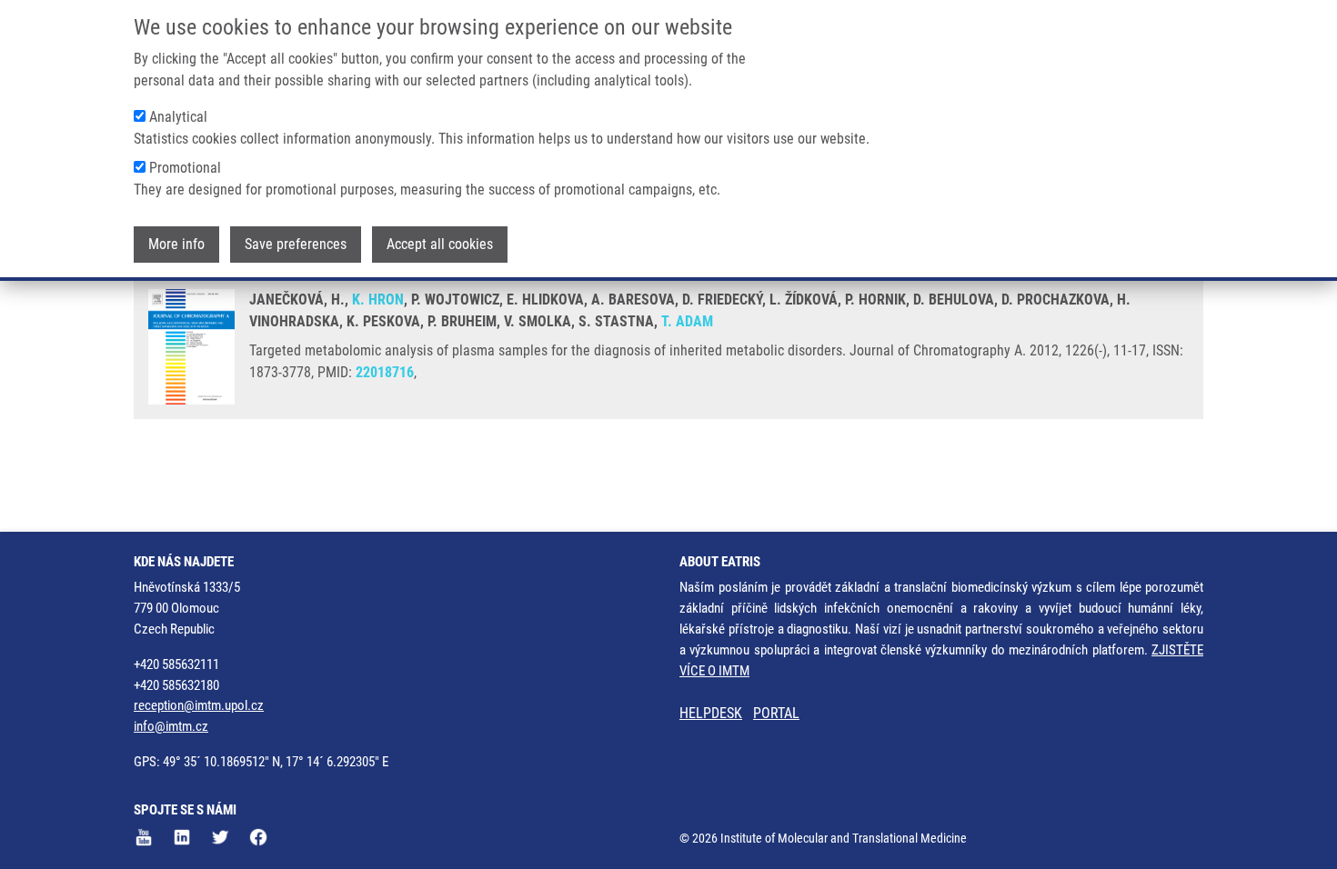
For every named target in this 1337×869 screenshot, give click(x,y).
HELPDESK (710, 713)
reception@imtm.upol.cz (199, 705)
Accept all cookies (440, 244)
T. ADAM (687, 321)
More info (176, 244)
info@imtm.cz (171, 726)
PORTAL (776, 713)
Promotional (185, 167)
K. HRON (378, 299)
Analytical (178, 116)
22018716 (385, 372)
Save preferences (296, 244)
